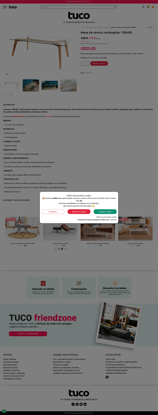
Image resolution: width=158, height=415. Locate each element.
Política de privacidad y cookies (106, 217)
